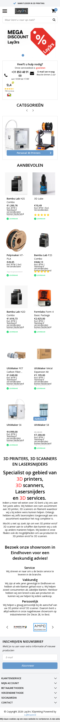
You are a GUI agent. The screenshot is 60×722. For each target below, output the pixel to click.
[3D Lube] (43, 183)
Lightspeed (30, 714)
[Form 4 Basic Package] (43, 297)
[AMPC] (40, 627)
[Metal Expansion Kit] (43, 353)
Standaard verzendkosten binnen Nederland (15, 212)
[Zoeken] (54, 20)
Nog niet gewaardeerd (14, 215)
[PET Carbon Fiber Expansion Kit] (16, 353)
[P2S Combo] (43, 240)
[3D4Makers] (20, 627)
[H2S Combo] (16, 183)
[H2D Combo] (16, 297)
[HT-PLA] (16, 240)
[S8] (43, 410)
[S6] (16, 410)
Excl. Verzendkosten (41, 209)
